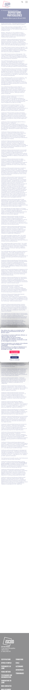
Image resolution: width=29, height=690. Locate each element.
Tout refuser (14, 354)
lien (11, 349)
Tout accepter (14, 352)
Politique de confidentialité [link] (14, 359)
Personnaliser (14, 357)
